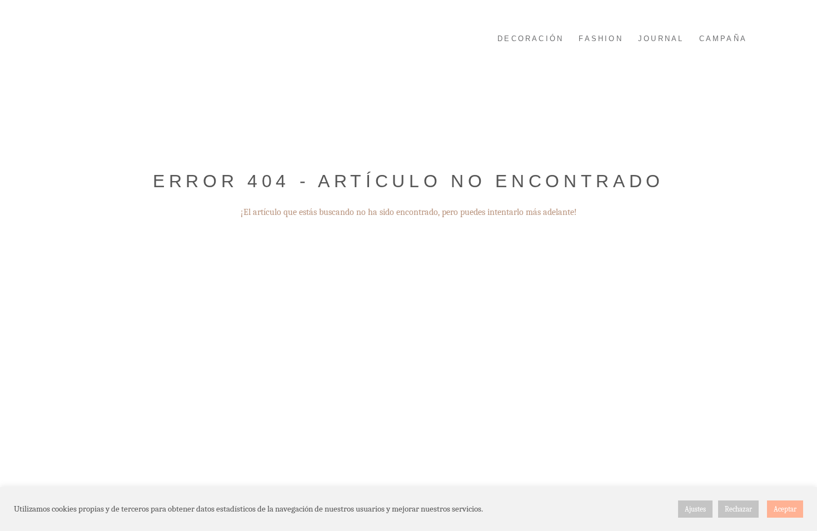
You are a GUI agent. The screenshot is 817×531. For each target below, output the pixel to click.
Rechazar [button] (738, 509)
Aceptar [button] (785, 509)
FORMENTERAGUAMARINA (108, 37)
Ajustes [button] (695, 509)
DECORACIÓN (530, 38)
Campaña (723, 38)
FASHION (600, 38)
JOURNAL (661, 38)
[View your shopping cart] (786, 36)
